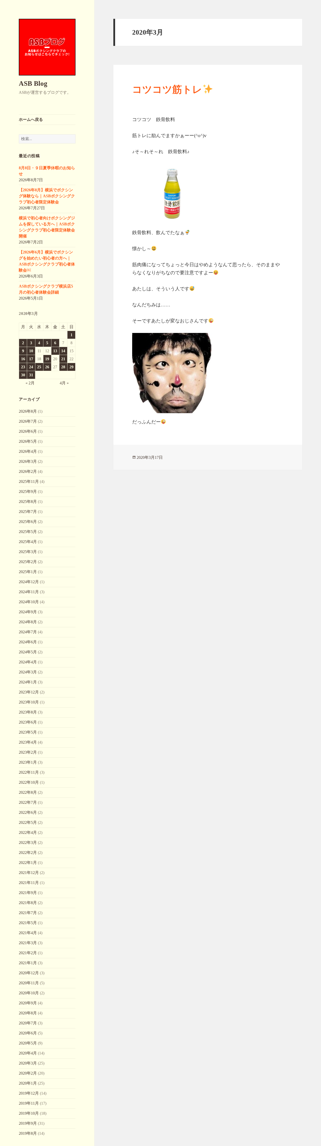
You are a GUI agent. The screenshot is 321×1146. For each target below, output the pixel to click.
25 (39, 367)
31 (31, 375)
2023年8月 (28, 712)
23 (23, 367)
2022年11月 (29, 772)
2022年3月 (28, 842)
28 (63, 367)
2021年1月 (28, 963)
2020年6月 (28, 1033)
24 (31, 367)
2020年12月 (29, 973)
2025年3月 (28, 552)
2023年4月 (28, 742)
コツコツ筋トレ (167, 89)
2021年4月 (28, 933)
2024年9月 (28, 612)
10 (31, 351)
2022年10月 (29, 782)
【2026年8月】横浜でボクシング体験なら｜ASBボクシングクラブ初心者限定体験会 (47, 196)
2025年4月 (28, 542)
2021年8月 (28, 903)
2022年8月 (28, 792)
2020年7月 (28, 1023)
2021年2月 (28, 953)
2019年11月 (29, 1103)
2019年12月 (29, 1093)
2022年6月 (28, 812)
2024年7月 (28, 632)
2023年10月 (29, 702)
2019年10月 (29, 1113)
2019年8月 (28, 1133)
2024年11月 (29, 592)
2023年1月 (28, 762)
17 (31, 359)
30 (23, 375)
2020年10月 (29, 993)
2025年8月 (28, 501)
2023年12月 (29, 692)
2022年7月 (28, 802)
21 (63, 359)
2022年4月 (28, 832)
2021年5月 (28, 923)
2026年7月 (28, 421)
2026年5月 (28, 441)
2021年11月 (29, 882)
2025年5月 (28, 532)
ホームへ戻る (31, 119)
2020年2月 (28, 1073)
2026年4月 (28, 451)
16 (23, 359)
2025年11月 (29, 481)
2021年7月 (28, 913)
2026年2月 (28, 471)
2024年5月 (28, 652)
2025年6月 (28, 521)
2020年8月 (28, 1013)
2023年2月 (28, 752)
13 (55, 351)
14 (63, 351)
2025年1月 (28, 572)
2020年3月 (28, 1063)
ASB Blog (33, 83)
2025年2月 (28, 562)
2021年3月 (28, 943)
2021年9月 (28, 893)
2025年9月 (28, 491)
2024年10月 (29, 602)
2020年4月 (28, 1053)
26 (47, 367)
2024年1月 (28, 682)
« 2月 (30, 383)
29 (71, 367)
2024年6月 (28, 642)
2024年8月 (28, 622)
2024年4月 (28, 662)
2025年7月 (28, 511)
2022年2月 (28, 852)
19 (47, 359)
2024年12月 (29, 582)
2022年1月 (28, 862)
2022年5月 (28, 822)
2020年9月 (28, 1003)
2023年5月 (28, 732)
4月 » (64, 383)
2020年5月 (28, 1043)
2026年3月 (28, 461)
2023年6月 (28, 722)
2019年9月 (28, 1123)
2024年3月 (28, 672)
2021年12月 (29, 872)
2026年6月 (28, 431)
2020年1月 (28, 1083)
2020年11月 (29, 983)
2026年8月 (28, 411)
